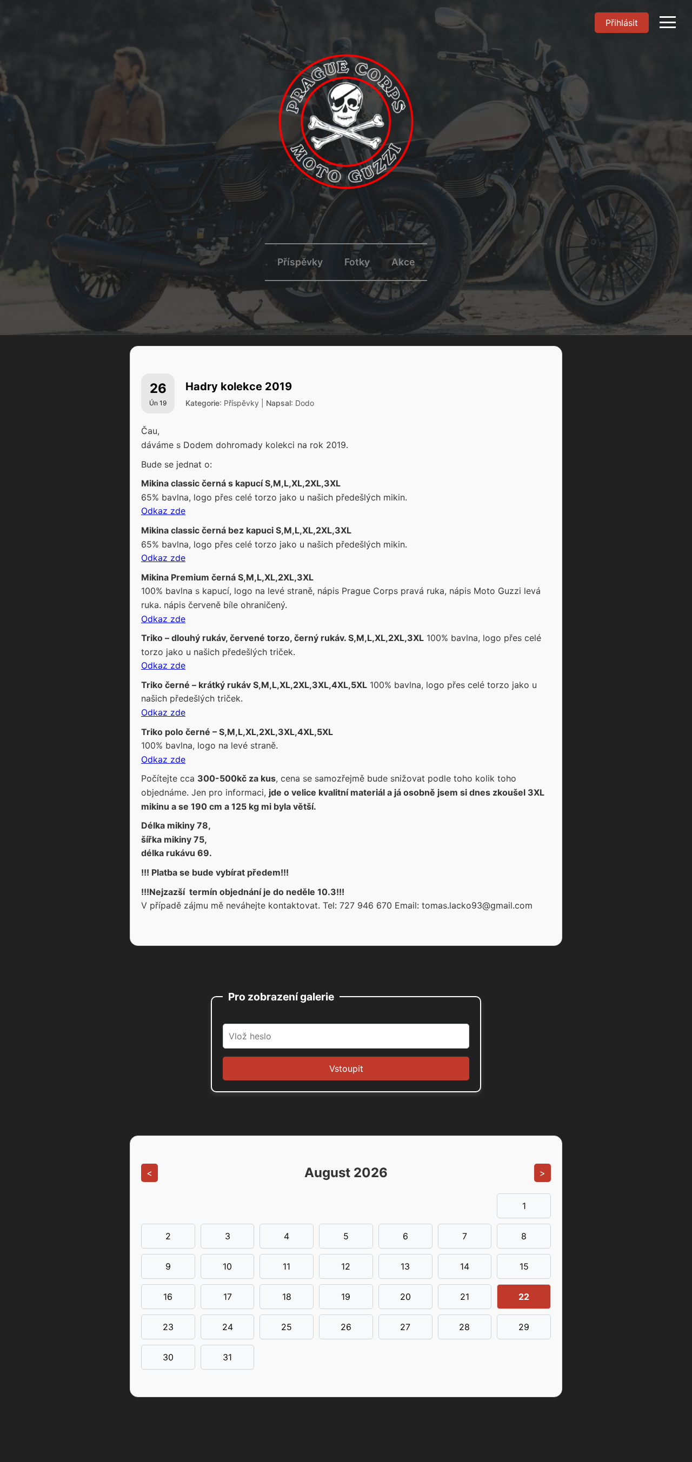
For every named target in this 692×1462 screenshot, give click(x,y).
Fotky (357, 262)
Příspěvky (300, 262)
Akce (403, 262)
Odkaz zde (163, 510)
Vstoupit (346, 1068)
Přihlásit (622, 22)
